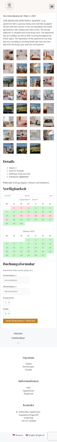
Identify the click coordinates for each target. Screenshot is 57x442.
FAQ (28, 388)
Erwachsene (8, 298)
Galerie (28, 364)
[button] (51, 6)
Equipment (28, 394)
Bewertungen (28, 367)
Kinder (6, 309)
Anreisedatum (9, 275)
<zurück (7, 196)
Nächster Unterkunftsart (18, 334)
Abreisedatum (9, 286)
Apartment (23, 177)
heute (27, 196)
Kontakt (28, 370)
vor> (51, 196)
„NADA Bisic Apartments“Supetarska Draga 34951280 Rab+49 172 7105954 (30, 416)
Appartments (28, 391)
